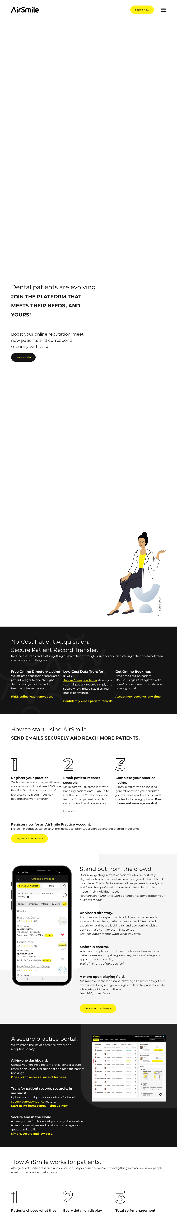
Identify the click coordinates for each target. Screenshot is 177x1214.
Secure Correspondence (80, 680)
